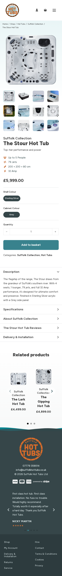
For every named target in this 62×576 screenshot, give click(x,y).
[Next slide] (51, 391)
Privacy (39, 565)
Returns (8, 562)
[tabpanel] (18, 391)
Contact (39, 548)
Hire (37, 542)
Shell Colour (9, 191)
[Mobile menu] (54, 10)
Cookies (39, 559)
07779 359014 (31, 465)
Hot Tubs (21, 24)
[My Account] (37, 10)
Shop (12, 24)
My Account (11, 548)
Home (5, 24)
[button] (54, 37)
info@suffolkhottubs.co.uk (31, 469)
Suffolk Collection (35, 24)
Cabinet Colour (11, 208)
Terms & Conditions (46, 554)
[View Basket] (45, 10)
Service (8, 568)
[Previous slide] (10, 391)
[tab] (28, 423)
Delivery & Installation (10, 555)
